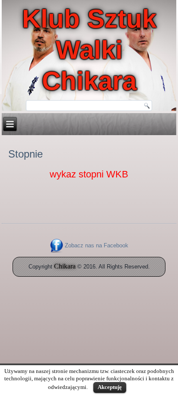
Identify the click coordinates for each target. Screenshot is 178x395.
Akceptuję (110, 387)
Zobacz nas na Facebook (96, 245)
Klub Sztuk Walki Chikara (89, 49)
